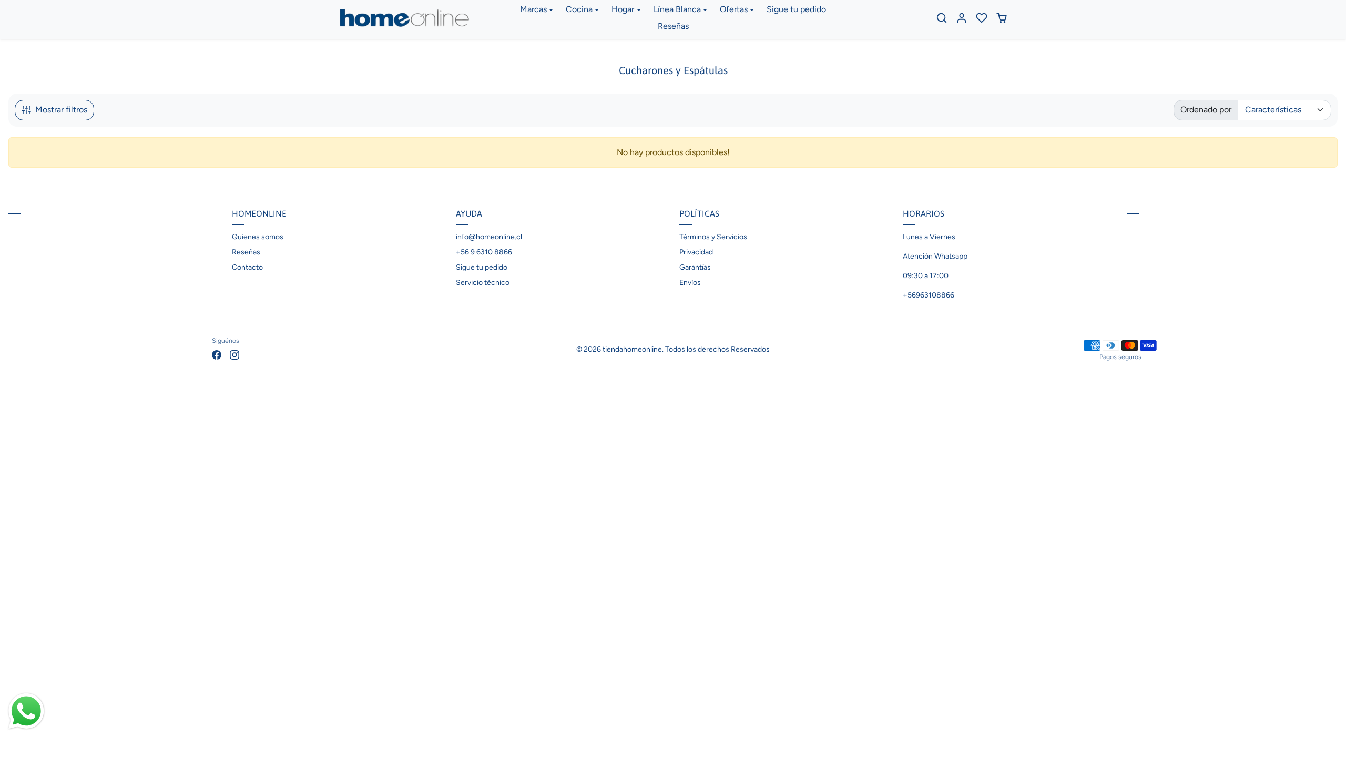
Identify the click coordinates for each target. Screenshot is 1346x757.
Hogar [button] (622, 9)
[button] (942, 18)
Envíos (690, 282)
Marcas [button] (533, 9)
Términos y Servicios (713, 236)
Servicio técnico (482, 282)
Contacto (247, 267)
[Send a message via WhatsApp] (26, 711)
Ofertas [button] (734, 9)
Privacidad (696, 252)
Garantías (695, 267)
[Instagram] (234, 354)
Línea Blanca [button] (677, 9)
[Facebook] (217, 354)
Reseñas (673, 26)
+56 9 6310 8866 (484, 252)
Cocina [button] (579, 9)
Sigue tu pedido (796, 9)
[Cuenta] (962, 18)
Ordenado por (1205, 110)
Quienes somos (257, 236)
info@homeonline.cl (489, 236)
